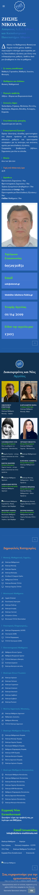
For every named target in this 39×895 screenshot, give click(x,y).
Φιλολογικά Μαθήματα (13, 593)
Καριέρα (22, 841)
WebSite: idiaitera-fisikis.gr (19, 295)
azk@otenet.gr (12, 284)
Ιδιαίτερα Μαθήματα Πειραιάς (16, 730)
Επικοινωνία (30, 853)
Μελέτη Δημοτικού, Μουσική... (16, 709)
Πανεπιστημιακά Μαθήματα (15, 647)
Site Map (5, 849)
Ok (31, 891)
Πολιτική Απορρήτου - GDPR (25, 845)
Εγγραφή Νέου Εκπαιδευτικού (12, 853)
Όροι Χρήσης (6, 845)
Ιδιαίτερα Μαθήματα (8, 841)
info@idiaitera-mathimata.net (22, 833)
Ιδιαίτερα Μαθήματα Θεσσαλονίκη (18, 770)
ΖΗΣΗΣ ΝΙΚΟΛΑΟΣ (14, 21)
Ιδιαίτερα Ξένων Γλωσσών (14, 673)
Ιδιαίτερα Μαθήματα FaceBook (24, 849)
